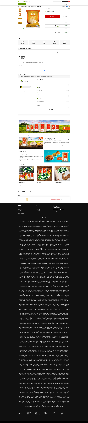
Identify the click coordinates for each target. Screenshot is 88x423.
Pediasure (62, 412)
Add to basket (52, 16)
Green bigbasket (20, 209)
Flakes (36, 412)
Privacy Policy (20, 210)
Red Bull (45, 412)
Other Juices (28, 414)
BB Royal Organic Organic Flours (30, 196)
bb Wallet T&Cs (38, 210)
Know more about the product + (44, 70)
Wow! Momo (54, 414)
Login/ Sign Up (65, 1)
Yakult (62, 413)
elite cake (54, 412)
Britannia (45, 414)
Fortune (62, 414)
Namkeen (28, 413)
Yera (53, 413)
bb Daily (19, 214)
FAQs (36, 206)
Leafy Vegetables (37, 414)
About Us (19, 206)
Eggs (36, 413)
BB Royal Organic (47, 8)
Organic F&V (20, 413)
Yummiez (45, 413)
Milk (18, 412)
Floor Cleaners (20, 414)
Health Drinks (29, 412)
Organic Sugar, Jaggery (26, 193)
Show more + (44, 418)
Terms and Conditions (21, 213)
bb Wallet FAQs (38, 209)
